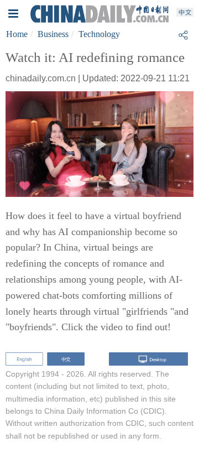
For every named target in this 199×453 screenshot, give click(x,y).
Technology (99, 34)
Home (17, 34)
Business (53, 34)
